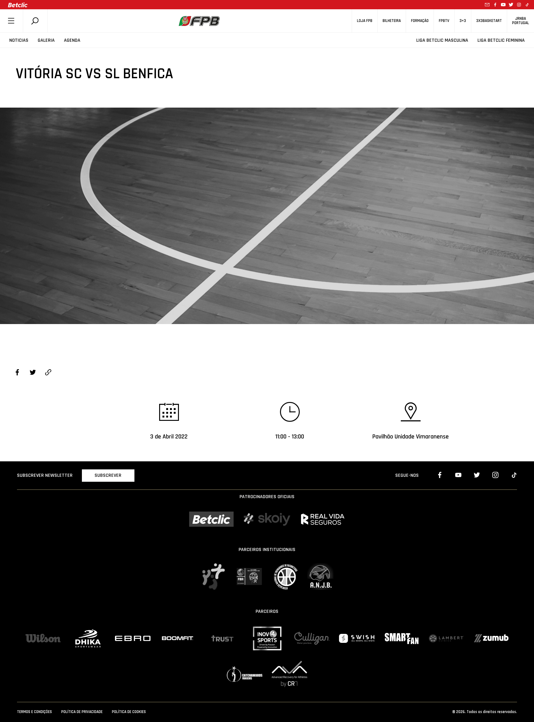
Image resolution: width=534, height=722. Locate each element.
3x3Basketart (489, 20)
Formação (420, 20)
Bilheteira (392, 20)
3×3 (463, 20)
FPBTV (444, 20)
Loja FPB (364, 20)
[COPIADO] (48, 373)
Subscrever (108, 475)
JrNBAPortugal (520, 20)
